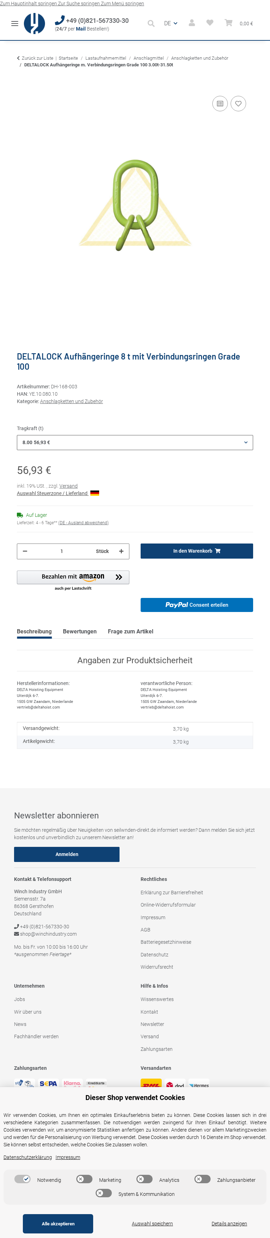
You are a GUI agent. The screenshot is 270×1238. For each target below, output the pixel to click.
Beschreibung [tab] (34, 631)
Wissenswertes (157, 999)
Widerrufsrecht (157, 967)
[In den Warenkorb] (22, 83)
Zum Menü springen (122, 3)
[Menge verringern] (25, 551)
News (20, 1024)
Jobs (19, 999)
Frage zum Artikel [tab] (130, 631)
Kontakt (149, 1012)
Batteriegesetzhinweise (166, 942)
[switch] (22, 1179)
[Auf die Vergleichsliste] (220, 103)
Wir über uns (27, 1012)
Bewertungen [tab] (80, 631)
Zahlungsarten (157, 1049)
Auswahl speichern (152, 1223)
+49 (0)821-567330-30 (97, 20)
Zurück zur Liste (37, 58)
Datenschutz (154, 954)
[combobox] (135, 442)
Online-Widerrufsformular (168, 905)
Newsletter (152, 1024)
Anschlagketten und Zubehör (71, 401)
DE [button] (167, 23)
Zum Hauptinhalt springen (29, 3)
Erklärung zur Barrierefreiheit (172, 892)
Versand (68, 486)
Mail (81, 29)
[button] (153, 23)
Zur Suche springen (79, 3)
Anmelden (67, 854)
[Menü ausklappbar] (14, 20)
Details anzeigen (229, 1223)
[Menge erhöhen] (121, 551)
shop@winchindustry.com (48, 934)
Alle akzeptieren (58, 1223)
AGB (145, 930)
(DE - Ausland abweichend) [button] (83, 522)
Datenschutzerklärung (28, 1157)
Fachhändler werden (36, 1036)
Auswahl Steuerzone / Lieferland (53, 493)
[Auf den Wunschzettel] (238, 103)
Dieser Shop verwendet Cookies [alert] (135, 1097)
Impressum (153, 917)
